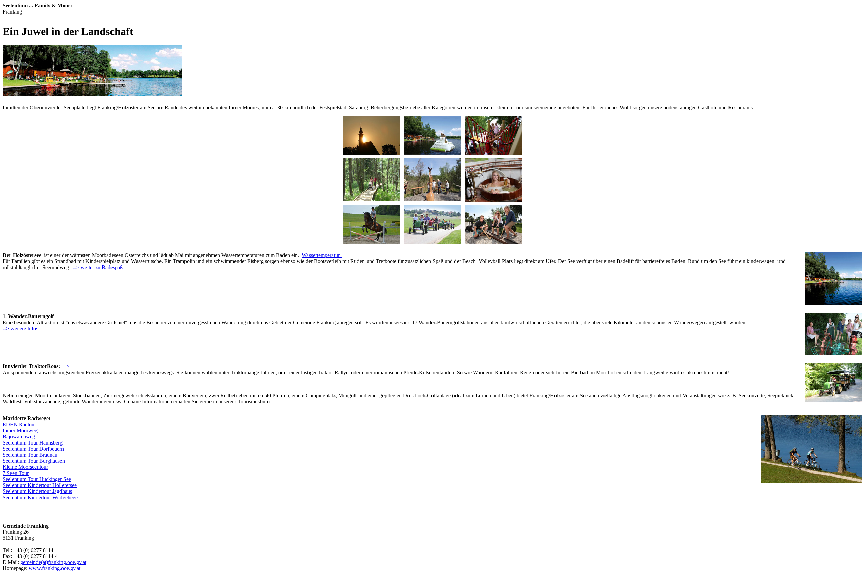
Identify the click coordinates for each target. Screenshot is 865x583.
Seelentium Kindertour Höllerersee (40, 485)
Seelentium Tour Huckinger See (37, 479)
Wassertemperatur (322, 255)
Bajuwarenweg (19, 436)
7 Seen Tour (16, 473)
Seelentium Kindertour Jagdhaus (37, 491)
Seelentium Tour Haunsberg (33, 443)
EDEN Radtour (19, 424)
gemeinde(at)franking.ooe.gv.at (53, 562)
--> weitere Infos (20, 328)
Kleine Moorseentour (25, 467)
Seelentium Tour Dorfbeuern (33, 449)
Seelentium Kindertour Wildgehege (40, 497)
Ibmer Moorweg (20, 430)
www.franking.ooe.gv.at (54, 568)
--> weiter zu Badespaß (98, 267)
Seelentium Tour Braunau (30, 455)
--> (67, 366)
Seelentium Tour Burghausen (34, 461)
